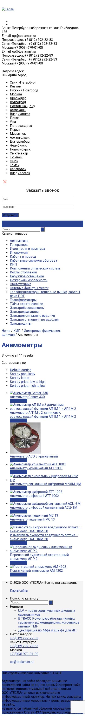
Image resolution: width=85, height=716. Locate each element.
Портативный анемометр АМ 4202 (36, 571)
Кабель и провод (23, 256)
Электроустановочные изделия (34, 320)
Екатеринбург (20, 141)
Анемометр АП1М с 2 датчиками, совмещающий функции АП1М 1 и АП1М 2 (43, 415)
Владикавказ (20, 114)
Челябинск (18, 145)
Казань (15, 86)
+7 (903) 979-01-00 (28, 48)
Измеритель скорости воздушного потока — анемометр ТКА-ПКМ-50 (44, 537)
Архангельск (20, 138)
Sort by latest (19, 378)
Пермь (15, 130)
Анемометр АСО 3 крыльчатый (34, 456)
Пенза (14, 118)
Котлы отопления (23, 272)
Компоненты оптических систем (35, 268)
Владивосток (20, 173)
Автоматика (19, 241)
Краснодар (18, 98)
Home (6, 331)
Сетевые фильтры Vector (29, 288)
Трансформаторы (23, 300)
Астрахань (18, 110)
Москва (16, 94)
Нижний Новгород (24, 90)
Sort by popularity (22, 374)
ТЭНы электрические (26, 304)
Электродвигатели (24, 312)
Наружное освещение (27, 276)
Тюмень (16, 157)
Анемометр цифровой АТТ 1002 (34, 496)
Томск (14, 165)
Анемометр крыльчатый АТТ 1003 (36, 468)
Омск (14, 161)
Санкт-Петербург (23, 82)
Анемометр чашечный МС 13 (32, 519)
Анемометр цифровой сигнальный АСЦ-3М (43, 508)
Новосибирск (20, 149)
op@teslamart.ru (24, 36)
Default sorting (20, 370)
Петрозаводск (21, 126)
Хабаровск (18, 169)
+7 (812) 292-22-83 (39, 40)
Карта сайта (19, 590)
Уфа (13, 122)
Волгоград (18, 102)
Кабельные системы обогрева (33, 260)
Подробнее (18, 401)
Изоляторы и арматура (27, 249)
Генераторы (19, 245)
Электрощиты (21, 323)
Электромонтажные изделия (32, 316)
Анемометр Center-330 (27, 397)
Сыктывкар (19, 153)
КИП (13, 264)
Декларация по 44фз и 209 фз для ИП (47, 630)
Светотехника (20, 284)
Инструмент (19, 253)
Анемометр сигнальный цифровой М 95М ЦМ (45, 484)
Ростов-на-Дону (22, 106)
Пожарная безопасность (28, 280)
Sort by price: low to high (27, 382)
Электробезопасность (27, 308)
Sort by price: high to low (27, 386)
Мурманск (18, 134)
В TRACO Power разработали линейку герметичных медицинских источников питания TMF (48, 622)
